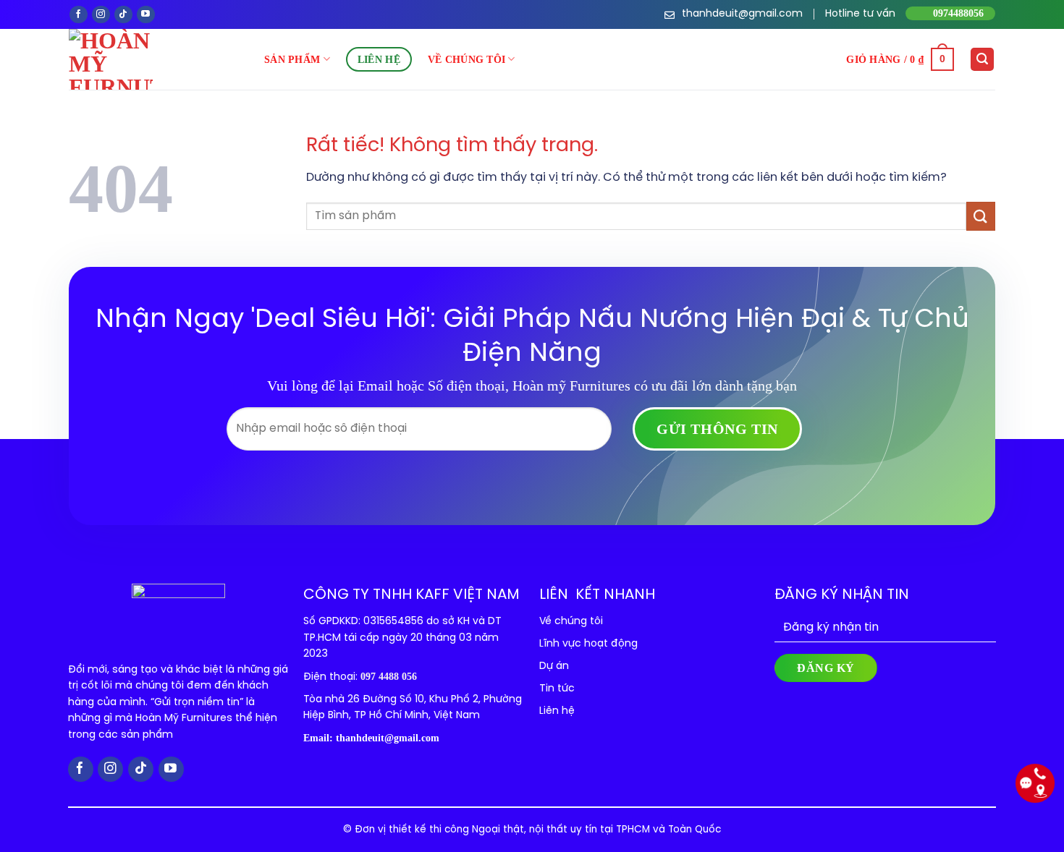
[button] (900, 59)
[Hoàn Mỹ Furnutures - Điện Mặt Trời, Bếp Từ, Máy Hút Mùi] (166, 59)
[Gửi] (980, 216)
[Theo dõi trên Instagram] (101, 15)
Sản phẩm (292, 59)
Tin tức (557, 688)
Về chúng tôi (466, 59)
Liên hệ (379, 59)
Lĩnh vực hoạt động (588, 644)
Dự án (554, 666)
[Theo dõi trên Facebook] (78, 15)
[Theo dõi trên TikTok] (123, 15)
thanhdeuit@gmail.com (387, 738)
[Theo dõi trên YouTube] (146, 15)
